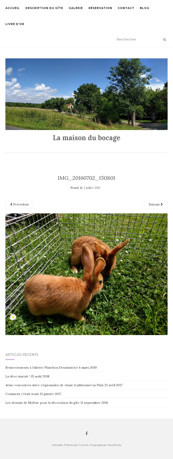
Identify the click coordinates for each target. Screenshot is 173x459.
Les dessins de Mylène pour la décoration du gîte (42, 403)
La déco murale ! (17, 376)
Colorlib (84, 445)
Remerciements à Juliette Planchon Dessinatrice (41, 367)
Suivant (155, 204)
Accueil (12, 8)
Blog (144, 8)
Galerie (76, 8)
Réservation (100, 8)
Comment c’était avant (22, 394)
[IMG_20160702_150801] (86, 274)
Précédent (20, 204)
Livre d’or (14, 24)
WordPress (114, 445)
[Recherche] (165, 39)
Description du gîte (44, 8)
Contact (126, 8)
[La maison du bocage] (86, 94)
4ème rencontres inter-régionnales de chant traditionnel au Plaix (54, 385)
